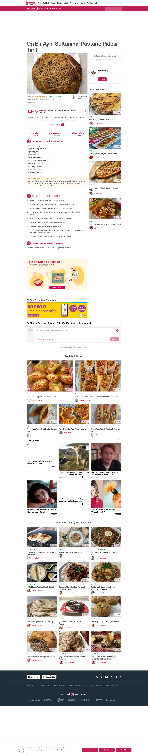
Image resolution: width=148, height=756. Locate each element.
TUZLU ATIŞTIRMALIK (98, 549)
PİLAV (28, 653)
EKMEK (29, 619)
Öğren (76, 3)
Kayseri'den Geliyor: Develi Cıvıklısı (104, 154)
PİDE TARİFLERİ (32, 99)
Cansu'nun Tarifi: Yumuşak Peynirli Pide (105, 430)
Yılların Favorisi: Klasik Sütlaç (71, 552)
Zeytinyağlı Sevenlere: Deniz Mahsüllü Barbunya (103, 588)
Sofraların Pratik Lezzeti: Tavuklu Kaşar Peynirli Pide (97, 397)
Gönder (114, 339)
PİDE (90, 117)
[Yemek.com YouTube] (106, 677)
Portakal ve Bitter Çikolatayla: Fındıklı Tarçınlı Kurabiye (103, 658)
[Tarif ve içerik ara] (101, 3)
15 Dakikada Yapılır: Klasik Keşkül (40, 587)
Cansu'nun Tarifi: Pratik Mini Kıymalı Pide (42, 430)
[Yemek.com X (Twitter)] (112, 677)
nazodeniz (102, 71)
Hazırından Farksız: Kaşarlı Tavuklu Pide (103, 189)
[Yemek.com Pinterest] (120, 677)
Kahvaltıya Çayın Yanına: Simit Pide (41, 397)
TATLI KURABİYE (64, 653)
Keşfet (82, 3)
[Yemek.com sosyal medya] (71, 694)
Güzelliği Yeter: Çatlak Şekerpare (105, 622)
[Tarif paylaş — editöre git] (57, 273)
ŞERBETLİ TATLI (96, 619)
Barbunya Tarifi (43, 8)
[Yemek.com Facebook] (116, 677)
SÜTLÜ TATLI (31, 549)
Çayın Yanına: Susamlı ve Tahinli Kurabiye (72, 658)
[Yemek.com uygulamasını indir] (33, 677)
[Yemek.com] (31, 3)
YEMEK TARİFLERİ (39, 96)
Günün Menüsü (62, 3)
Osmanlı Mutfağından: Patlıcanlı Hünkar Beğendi (72, 588)
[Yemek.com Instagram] (97, 677)
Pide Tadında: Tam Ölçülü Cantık (72, 429)
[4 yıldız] (106, 59)
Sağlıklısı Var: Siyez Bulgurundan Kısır (104, 553)
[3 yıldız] (103, 59)
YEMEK (29, 96)
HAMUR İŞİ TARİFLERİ (55, 96)
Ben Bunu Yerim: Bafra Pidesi (101, 120)
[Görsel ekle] (117, 330)
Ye (71, 3)
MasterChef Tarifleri (56, 8)
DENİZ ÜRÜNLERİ (96, 584)
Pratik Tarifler (31, 8)
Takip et (102, 79)
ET (60, 584)
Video (53, 3)
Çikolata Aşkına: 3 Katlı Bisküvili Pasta (72, 623)
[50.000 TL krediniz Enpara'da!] (57, 310)
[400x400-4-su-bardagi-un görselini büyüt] (42, 163)
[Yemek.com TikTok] (101, 677)
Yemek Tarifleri (43, 3)
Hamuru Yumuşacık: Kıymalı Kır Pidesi (105, 224)
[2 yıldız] (100, 59)
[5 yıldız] (109, 59)
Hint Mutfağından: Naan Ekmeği (40, 622)
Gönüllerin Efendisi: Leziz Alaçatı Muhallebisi (40, 553)
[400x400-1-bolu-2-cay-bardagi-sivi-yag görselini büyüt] (48, 160)
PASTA (61, 619)
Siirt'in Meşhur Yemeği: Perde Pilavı (41, 657)
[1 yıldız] (97, 59)
